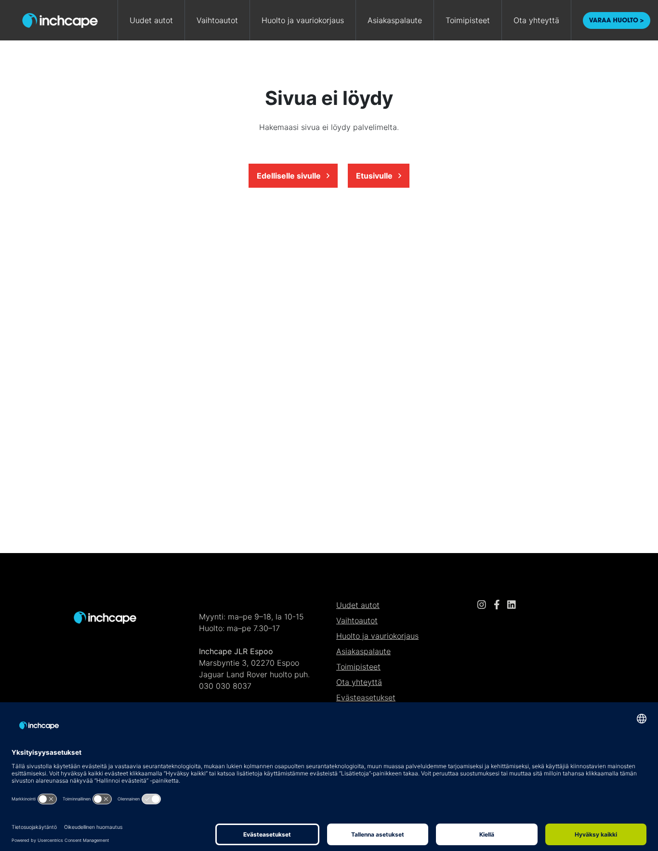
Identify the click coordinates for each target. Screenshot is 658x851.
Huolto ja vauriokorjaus (303, 20)
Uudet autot (151, 20)
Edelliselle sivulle (290, 176)
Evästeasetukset (365, 697)
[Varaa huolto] (616, 20)
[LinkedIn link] (511, 605)
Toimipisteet (468, 20)
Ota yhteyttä (536, 20)
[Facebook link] (497, 605)
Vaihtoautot (217, 20)
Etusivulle (375, 176)
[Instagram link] (482, 605)
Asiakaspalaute (395, 20)
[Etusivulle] (105, 616)
